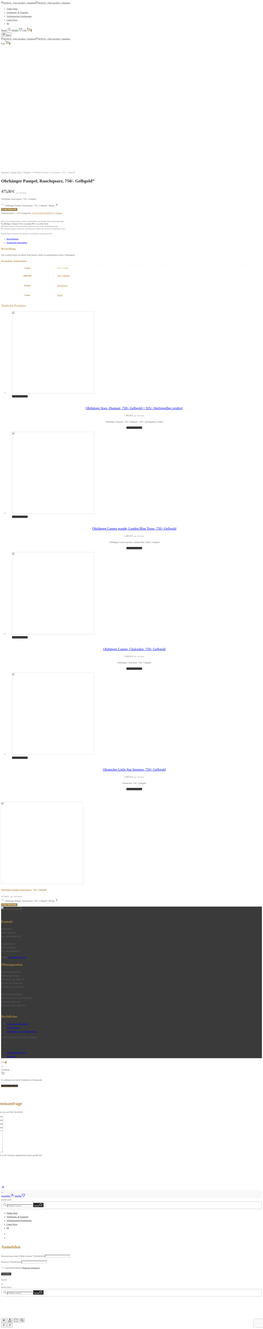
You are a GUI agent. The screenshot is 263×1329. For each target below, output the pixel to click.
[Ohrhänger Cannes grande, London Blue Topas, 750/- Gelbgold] (53, 513)
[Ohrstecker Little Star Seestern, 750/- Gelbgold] (53, 754)
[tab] (134, 239)
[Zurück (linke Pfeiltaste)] (4, 1325)
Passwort (11, 1262)
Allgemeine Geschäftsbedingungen (22, 1031)
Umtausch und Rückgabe (17, 1024)
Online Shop (12, 9)
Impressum (11, 1056)
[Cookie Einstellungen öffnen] (21, 1316)
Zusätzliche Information (17, 243)
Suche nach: (6, 1200)
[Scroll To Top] (2, 1188)
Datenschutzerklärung (16, 1052)
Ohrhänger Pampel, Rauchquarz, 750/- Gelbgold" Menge (30, 205)
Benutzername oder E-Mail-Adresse (22, 1256)
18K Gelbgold (63, 276)
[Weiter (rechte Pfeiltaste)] (10, 1325)
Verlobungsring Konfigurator (19, 16)
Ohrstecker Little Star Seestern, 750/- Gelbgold (134, 769)
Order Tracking (13, 1028)
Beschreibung (12, 239)
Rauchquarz (62, 285)
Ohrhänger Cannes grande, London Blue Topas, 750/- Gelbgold (134, 528)
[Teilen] (10, 1320)
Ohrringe (27, 172)
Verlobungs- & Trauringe (17, 12)
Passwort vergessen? (31, 1268)
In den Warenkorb (9, 209)
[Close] (2, 1066)
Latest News (12, 20)
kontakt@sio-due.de (17, 957)
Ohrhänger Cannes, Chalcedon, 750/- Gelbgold (134, 649)
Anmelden (6, 1274)
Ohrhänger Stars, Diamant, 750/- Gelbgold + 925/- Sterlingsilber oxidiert (134, 408)
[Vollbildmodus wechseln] (16, 1320)
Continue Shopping (9, 1086)
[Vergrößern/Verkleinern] (22, 1320)
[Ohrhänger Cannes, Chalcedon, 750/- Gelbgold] (53, 633)
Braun (59, 295)
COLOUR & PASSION (42, 213)
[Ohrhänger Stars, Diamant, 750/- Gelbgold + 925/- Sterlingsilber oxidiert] (53, 393)
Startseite (5, 172)
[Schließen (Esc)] (4, 1320)
